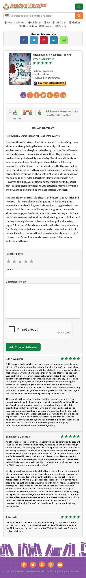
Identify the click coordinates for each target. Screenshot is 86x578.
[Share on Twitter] (34, 40)
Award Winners (16, 22)
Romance (47, 26)
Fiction (76, 22)
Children (36, 22)
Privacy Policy (57, 571)
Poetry (62, 26)
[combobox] (43, 16)
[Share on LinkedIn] (54, 40)
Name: (9, 269)
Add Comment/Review (23, 347)
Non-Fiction (30, 26)
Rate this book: (14, 253)
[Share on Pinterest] (44, 40)
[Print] (64, 40)
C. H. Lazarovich (45, 58)
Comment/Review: (16, 281)
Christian (61, 22)
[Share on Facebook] (24, 40)
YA (48, 22)
